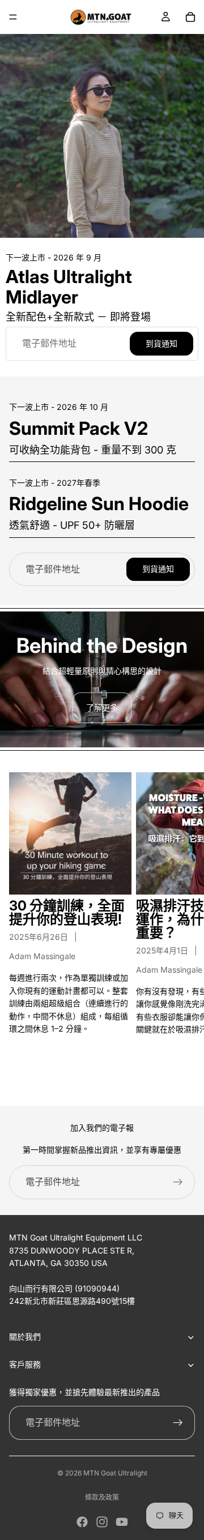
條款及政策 (102, 1497)
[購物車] (190, 17)
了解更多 (102, 707)
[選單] (13, 17)
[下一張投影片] (182, 929)
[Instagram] (102, 1522)
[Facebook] (82, 1522)
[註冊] (178, 1182)
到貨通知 (161, 343)
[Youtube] (122, 1522)
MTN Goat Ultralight (115, 1473)
